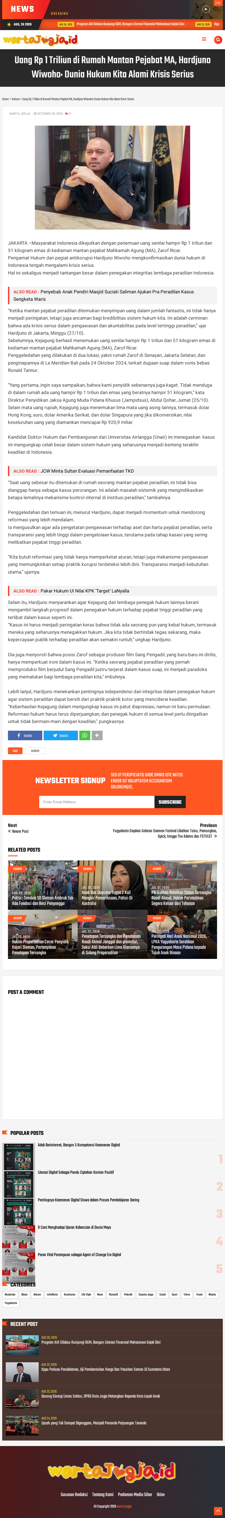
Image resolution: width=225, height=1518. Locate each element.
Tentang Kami (103, 1495)
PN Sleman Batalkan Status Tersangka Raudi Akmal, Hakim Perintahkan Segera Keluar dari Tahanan (181, 898)
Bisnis (24, 1294)
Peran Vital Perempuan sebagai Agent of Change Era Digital (79, 1255)
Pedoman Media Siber (135, 1495)
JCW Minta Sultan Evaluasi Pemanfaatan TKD (87, 471)
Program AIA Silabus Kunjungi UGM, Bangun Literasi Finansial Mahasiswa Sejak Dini (122, 24)
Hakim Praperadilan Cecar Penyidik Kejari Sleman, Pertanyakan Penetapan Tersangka (40, 947)
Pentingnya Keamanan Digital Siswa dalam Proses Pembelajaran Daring (88, 1200)
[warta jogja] (112, 1483)
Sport (175, 1294)
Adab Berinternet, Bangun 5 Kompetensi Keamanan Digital (79, 1145)
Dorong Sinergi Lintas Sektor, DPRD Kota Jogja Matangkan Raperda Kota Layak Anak (100, 1396)
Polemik (128, 1294)
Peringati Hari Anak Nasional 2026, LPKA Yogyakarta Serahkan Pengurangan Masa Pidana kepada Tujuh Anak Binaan (179, 945)
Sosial (162, 1294)
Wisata (212, 1294)
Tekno (187, 1294)
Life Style (86, 1294)
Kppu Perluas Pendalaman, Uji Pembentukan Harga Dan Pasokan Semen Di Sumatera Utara (105, 1369)
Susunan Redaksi (74, 1495)
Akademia (10, 1294)
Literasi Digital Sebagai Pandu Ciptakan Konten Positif (76, 1172)
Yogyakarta (11, 1303)
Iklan (161, 1495)
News (100, 1294)
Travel (199, 1294)
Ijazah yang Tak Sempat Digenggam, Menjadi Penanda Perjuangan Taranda (93, 1423)
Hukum (35, 751)
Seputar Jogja (146, 1294)
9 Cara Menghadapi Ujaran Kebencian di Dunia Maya (74, 1227)
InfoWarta (52, 1294)
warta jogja (124, 1506)
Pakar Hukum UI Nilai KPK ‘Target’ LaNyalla (85, 591)
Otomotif (113, 1294)
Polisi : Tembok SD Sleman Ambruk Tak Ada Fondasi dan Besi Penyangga (42, 901)
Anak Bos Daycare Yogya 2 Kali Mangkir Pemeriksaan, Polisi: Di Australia (107, 898)
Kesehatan (69, 1294)
